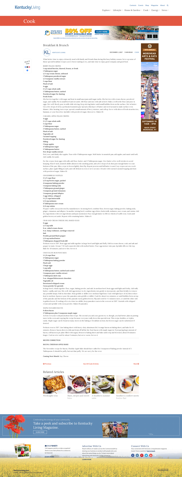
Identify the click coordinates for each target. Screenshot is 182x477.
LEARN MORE (86, 459)
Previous (47, 364)
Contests (133, 5)
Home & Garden (132, 10)
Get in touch (151, 451)
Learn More (49, 457)
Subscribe (40, 432)
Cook (145, 10)
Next (136, 364)
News (164, 10)
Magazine (154, 5)
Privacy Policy (24, 472)
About (162, 5)
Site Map (40, 472)
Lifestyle (117, 10)
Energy (154, 10)
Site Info (33, 472)
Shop (147, 5)
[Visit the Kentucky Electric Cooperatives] (163, 470)
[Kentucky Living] (30, 8)
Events (140, 5)
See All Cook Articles (91, 364)
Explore (106, 10)
